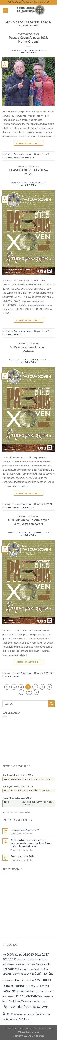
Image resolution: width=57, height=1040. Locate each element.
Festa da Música (13, 985)
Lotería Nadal (46, 996)
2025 (45, 960)
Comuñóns (7, 974)
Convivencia (8, 980)
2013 (15, 955)
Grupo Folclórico (27, 996)
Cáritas (30, 980)
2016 (38, 954)
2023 (46, 154)
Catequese (10, 969)
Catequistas (25, 969)
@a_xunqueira (28, 52)
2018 (5, 959)
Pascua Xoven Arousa (12, 157)
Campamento (43, 964)
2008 (4, 955)
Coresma (21, 980)
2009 (10, 954)
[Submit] (51, 703)
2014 (22, 954)
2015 (30, 954)
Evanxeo (42, 979)
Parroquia (12, 1006)
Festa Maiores (31, 986)
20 (29, 692)
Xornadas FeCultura (19, 1019)
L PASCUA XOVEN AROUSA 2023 (28, 172)
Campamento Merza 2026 (25, 829)
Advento (7, 964)
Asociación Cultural (23, 964)
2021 (25, 959)
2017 (45, 954)
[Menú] (5, 10)
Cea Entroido (41, 968)
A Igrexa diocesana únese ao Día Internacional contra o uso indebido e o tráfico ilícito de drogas (31, 842)
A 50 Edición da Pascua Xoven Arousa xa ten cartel (28, 522)
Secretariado (28, 157)
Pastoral (19, 1015)
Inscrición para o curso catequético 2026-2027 (27, 779)
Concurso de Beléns (23, 973)
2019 (13, 959)
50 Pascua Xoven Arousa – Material (28, 349)
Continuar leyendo (28, 143)
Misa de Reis (36, 1001)
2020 (20, 959)
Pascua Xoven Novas (28, 34)
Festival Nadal (23, 991)
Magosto (26, 1000)
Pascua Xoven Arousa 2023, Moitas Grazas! (28, 39)
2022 (46, 504)
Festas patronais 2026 (23, 856)
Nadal (44, 1001)
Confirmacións (43, 973)
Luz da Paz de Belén (11, 1001)
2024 (40, 960)
